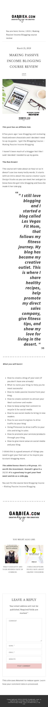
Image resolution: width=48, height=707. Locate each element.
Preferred (32, 702)
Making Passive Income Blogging (18, 144)
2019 (24, 74)
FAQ (20, 702)
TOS (24, 702)
